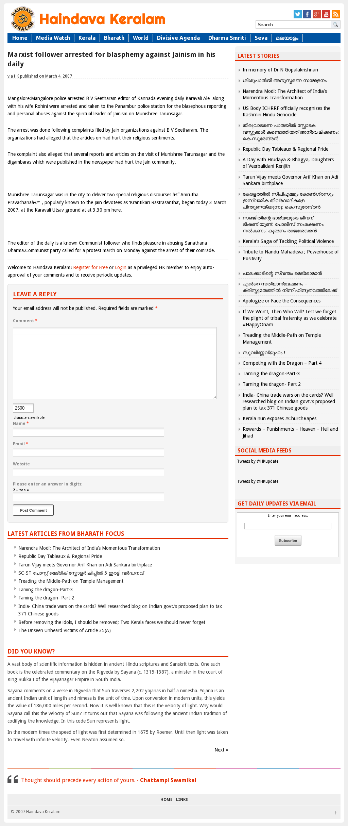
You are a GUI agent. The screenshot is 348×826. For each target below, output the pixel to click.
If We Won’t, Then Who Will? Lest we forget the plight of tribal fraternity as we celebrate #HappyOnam (289, 318)
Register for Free (90, 267)
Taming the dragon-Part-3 (45, 589)
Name (21, 423)
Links (182, 799)
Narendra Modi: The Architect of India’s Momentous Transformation (89, 548)
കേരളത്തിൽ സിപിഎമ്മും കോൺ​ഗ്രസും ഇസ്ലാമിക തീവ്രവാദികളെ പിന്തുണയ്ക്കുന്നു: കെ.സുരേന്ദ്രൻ (288, 200)
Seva (261, 38)
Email (20, 444)
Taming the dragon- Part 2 (46, 597)
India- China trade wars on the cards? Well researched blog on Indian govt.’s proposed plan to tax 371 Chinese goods (289, 401)
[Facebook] (307, 17)
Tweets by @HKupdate (257, 461)
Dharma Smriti (227, 38)
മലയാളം (287, 38)
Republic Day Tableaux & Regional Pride (60, 556)
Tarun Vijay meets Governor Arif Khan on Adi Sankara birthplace (85, 564)
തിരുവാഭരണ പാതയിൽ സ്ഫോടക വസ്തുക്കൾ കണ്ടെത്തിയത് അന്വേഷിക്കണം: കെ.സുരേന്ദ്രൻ (291, 131)
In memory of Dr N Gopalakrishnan (280, 69)
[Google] (317, 17)
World (141, 38)
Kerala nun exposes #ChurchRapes (279, 418)
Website (21, 464)
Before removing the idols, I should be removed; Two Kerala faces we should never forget (111, 622)
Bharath (114, 38)
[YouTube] (326, 17)
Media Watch (53, 38)
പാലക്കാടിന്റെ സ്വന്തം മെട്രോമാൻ (282, 273)
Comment (25, 320)
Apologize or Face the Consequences (281, 300)
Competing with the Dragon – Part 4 (282, 363)
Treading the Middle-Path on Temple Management (70, 581)
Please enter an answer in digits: (47, 484)
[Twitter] (298, 17)
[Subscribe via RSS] (336, 17)
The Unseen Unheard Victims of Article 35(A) (64, 630)
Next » (221, 750)
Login (120, 267)
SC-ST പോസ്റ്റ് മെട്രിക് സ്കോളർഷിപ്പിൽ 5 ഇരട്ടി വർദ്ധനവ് (80, 573)
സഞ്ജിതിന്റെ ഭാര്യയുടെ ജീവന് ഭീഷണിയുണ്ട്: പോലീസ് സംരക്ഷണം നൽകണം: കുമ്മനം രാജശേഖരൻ (283, 224)
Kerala (87, 38)
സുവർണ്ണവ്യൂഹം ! (264, 352)
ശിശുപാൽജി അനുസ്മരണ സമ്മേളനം (285, 80)
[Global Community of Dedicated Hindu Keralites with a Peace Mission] (87, 31)
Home (20, 38)
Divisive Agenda (178, 38)
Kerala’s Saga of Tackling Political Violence (288, 241)
